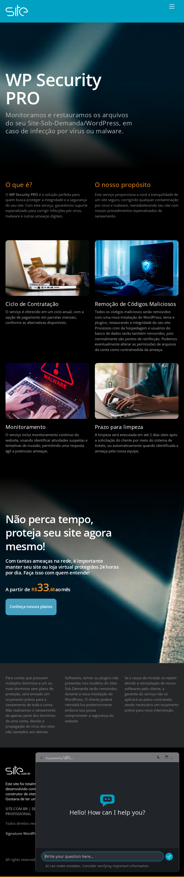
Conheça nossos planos (31, 606)
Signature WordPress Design (30, 833)
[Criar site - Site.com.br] (17, 14)
